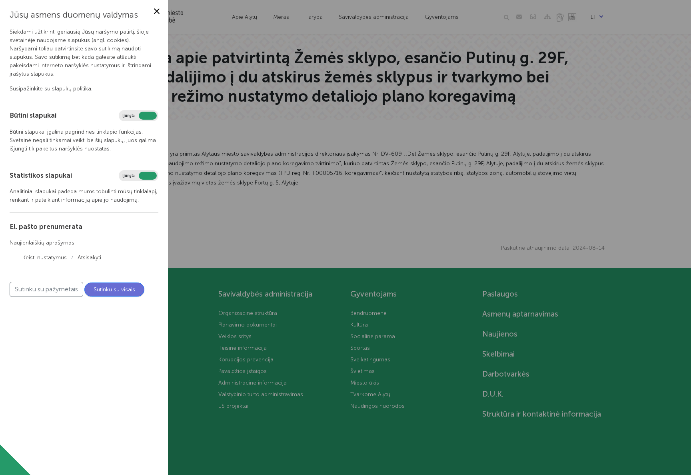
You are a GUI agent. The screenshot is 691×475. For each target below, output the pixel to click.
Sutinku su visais (114, 289)
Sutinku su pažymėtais (46, 289)
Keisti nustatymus (44, 257)
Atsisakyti (89, 257)
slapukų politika (71, 88)
